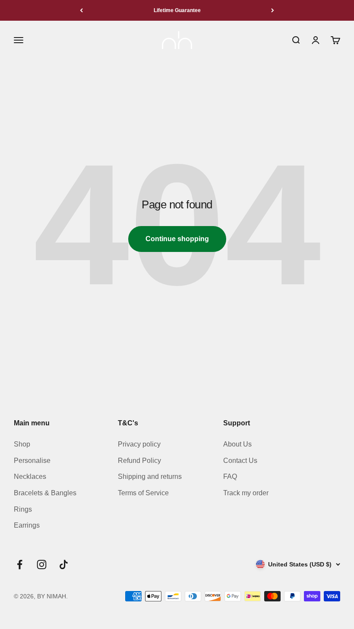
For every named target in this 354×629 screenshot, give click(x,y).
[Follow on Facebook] (19, 564)
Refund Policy (139, 460)
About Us (237, 444)
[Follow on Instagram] (41, 564)
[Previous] (81, 10)
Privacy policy (139, 444)
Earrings (27, 525)
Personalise (32, 460)
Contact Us (240, 460)
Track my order (246, 493)
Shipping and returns (150, 476)
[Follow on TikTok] (64, 564)
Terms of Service (143, 493)
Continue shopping (177, 238)
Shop (22, 444)
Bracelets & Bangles (45, 493)
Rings (23, 509)
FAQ (230, 476)
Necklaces (30, 476)
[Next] (272, 10)
